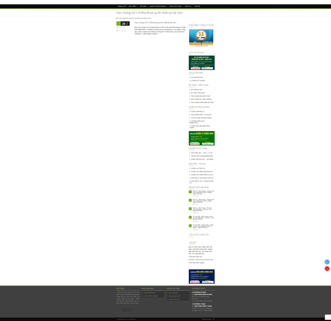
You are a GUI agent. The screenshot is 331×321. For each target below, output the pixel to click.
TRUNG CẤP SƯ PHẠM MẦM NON (202, 156)
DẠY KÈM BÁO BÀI (197, 77)
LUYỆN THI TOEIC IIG (198, 168)
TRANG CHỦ (122, 6)
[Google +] (127, 310)
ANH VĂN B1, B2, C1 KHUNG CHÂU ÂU (202, 182)
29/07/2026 (195, 196)
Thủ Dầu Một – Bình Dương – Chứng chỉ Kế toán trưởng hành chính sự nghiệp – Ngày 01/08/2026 (203, 226)
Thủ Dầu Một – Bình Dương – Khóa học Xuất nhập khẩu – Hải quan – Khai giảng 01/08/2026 (203, 218)
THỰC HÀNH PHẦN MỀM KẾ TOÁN (202, 102)
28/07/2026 (195, 221)
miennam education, (200, 249)
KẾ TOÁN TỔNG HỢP (198, 93)
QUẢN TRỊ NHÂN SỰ (197, 111)
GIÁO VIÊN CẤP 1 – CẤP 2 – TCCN (201, 153)
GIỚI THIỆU (132, 6)
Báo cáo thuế (173, 293)
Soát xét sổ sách (174, 299)
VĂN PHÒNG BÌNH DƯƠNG (203, 294)
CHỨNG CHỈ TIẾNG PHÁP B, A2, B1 (202, 175)
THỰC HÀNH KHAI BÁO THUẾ (200, 96)
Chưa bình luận (122, 30)
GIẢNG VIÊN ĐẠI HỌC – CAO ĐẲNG (202, 159)
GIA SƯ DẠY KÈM (175, 6)
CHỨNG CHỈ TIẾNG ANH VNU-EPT (202, 172)
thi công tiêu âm (198, 253)
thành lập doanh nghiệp (196, 263)
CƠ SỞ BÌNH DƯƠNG (199, 292)
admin (124, 27)
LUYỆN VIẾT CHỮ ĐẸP (198, 81)
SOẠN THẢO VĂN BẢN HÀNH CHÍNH (200, 127)
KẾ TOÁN (143, 6)
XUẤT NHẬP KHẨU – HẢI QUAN (201, 115)
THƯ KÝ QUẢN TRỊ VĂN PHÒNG (201, 118)
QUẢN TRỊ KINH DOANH (158, 6)
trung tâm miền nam (195, 257)
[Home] (117, 18)
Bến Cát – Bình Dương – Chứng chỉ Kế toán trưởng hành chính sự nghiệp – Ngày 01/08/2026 (203, 192)
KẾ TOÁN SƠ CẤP (196, 90)
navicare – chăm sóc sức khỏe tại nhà (201, 260)
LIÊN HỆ (197, 6)
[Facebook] (124, 310)
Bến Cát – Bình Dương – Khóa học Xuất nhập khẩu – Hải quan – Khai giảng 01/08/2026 (202, 209)
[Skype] (131, 310)
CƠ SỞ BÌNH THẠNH (199, 304)
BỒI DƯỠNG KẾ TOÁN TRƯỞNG (201, 99)
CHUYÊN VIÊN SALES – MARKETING (198, 122)
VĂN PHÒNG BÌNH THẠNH (203, 306)
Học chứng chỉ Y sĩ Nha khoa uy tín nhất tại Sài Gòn (155, 22)
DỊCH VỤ (188, 6)
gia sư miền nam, (195, 247)
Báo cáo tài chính (174, 296)
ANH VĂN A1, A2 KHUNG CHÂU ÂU (202, 178)
